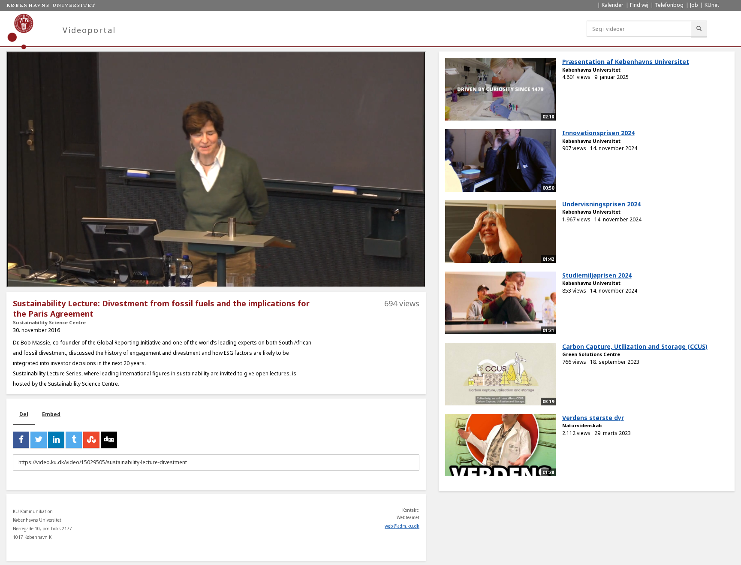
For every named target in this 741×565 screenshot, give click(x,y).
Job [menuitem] (694, 5)
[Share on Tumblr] (74, 440)
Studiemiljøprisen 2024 (597, 275)
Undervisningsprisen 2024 (601, 204)
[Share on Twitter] (38, 440)
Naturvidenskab (582, 425)
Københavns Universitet (591, 69)
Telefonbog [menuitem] (669, 5)
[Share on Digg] (109, 440)
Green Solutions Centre (591, 354)
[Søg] (699, 29)
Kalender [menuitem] (613, 5)
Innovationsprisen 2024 (598, 133)
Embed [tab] (51, 414)
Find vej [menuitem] (639, 5)
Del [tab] (23, 414)
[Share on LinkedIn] (56, 440)
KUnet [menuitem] (712, 5)
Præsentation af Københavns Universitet (625, 61)
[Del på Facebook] (21, 440)
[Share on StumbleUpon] (91, 440)
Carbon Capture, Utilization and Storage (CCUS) (635, 346)
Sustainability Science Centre (49, 322)
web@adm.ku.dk (402, 526)
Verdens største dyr (593, 418)
